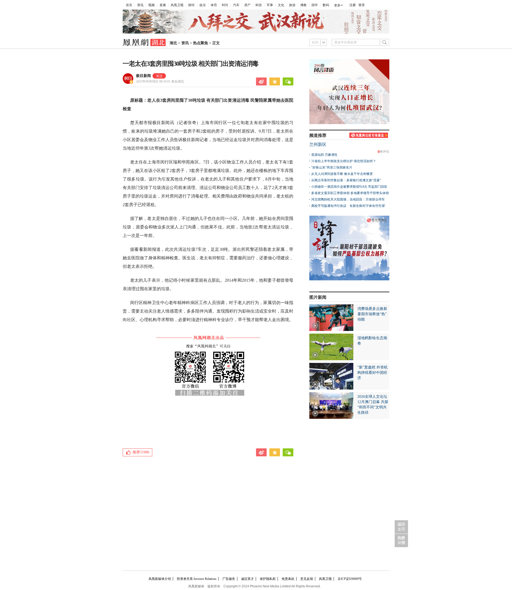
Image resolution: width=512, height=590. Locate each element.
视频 (151, 5)
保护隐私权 (268, 579)
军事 (270, 5)
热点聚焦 (200, 43)
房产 (247, 5)
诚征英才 (247, 579)
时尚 (225, 5)
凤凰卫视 (177, 5)
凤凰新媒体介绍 (160, 579)
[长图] (256, 32)
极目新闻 (143, 76)
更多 (337, 5)
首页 (129, 5)
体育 (214, 5)
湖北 (173, 43)
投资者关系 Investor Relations (197, 579)
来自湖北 (160, 81)
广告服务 (228, 579)
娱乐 (202, 5)
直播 (162, 5)
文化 (281, 5)
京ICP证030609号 (350, 579)
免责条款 (288, 579)
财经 (191, 5)
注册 (352, 5)
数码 (326, 5)
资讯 (140, 5)
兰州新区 (317, 144)
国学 (314, 5)
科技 (258, 5)
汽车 (236, 5)
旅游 (292, 5)
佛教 (303, 5)
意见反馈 (306, 579)
